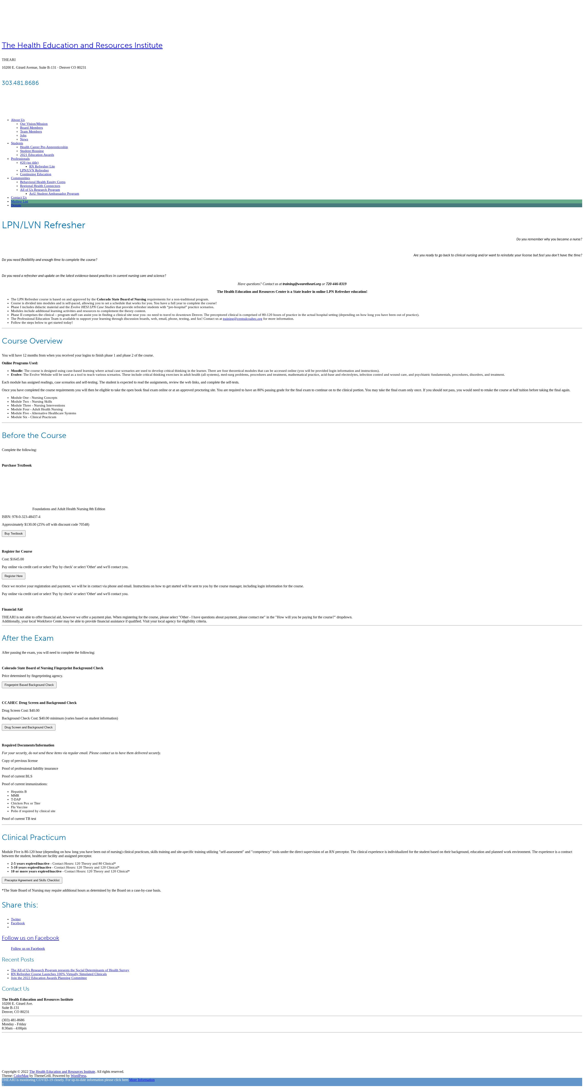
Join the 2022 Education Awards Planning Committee (49, 978)
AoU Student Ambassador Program (54, 193)
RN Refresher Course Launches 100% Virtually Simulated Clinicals (59, 974)
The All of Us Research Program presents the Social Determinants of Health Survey (70, 970)
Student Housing (32, 151)
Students (17, 143)
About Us (18, 120)
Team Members (31, 131)
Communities (20, 178)
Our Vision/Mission (34, 124)
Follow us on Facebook (30, 937)
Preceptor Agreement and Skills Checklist (32, 880)
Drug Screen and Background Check (29, 727)
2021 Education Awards (37, 155)
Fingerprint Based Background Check (29, 685)
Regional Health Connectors (40, 186)
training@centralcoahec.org (242, 318)
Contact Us (19, 197)
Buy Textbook (14, 533)
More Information (142, 1080)
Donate (16, 205)
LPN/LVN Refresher (34, 170)
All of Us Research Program (40, 190)
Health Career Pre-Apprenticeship (44, 147)
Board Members (31, 127)
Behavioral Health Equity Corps (42, 182)
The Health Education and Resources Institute (82, 45)
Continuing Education (35, 174)
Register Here (14, 576)
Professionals (20, 158)
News (24, 139)
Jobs (23, 135)
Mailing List (19, 201)
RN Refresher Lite (42, 166)
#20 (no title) (29, 162)
